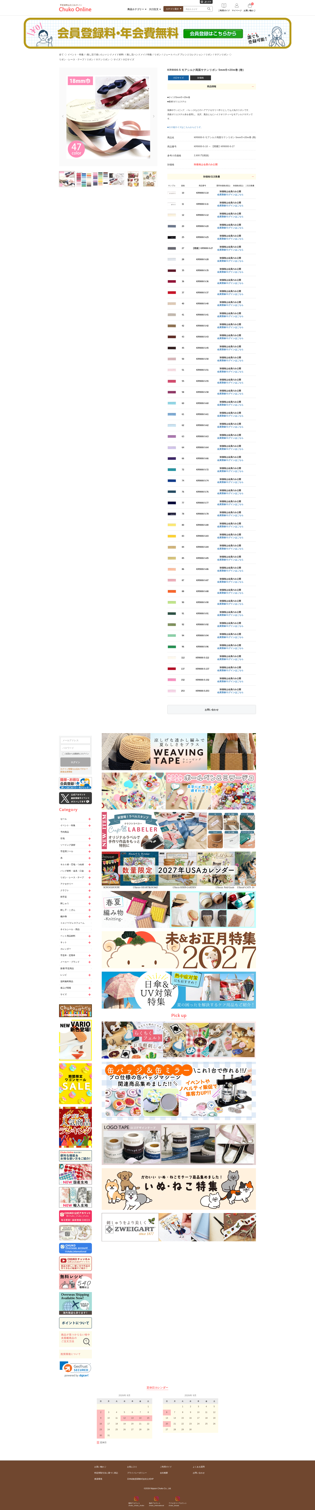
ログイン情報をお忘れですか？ (74, 769)
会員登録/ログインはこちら (230, 194)
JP (205, 2)
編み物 (63, 916)
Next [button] (155, 117)
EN (209, 2)
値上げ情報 (65, 988)
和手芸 (63, 897)
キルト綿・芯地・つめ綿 (72, 864)
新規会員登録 (66, 772)
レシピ (63, 975)
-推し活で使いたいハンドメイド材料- (105, 54)
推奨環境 (98, 1479)
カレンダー (65, 949)
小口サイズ (128, 59)
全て (61, 54)
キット (63, 942)
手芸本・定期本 (67, 955)
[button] (75, 1369)
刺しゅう (64, 903)
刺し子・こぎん (67, 910)
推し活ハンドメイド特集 (139, 54)
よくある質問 (199, 1467)
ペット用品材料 (67, 936)
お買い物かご (100, 1467)
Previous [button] (61, 114)
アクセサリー (66, 884)
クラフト (64, 890)
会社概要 (164, 1473)
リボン (157, 54)
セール (63, 819)
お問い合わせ (212, 709)
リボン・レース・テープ (71, 59)
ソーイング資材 (67, 845)
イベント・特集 (76, 54)
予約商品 (64, 832)
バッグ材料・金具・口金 (72, 871)
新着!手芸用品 (67, 968)
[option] (108, 117)
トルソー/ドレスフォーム (72, 923)
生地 (62, 838)
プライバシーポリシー (137, 1473)
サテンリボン (221, 54)
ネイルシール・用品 (70, 929)
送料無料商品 (66, 981)
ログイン (75, 762)
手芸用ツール (66, 851)
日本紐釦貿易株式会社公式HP (140, 1479)
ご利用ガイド (166, 1467)
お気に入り (132, 1467)
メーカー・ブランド (70, 962)
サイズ (117, 59)
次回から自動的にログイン (77, 754)
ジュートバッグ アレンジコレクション (183, 54)
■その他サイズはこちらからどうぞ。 (185, 127)
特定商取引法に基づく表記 (106, 1473)
